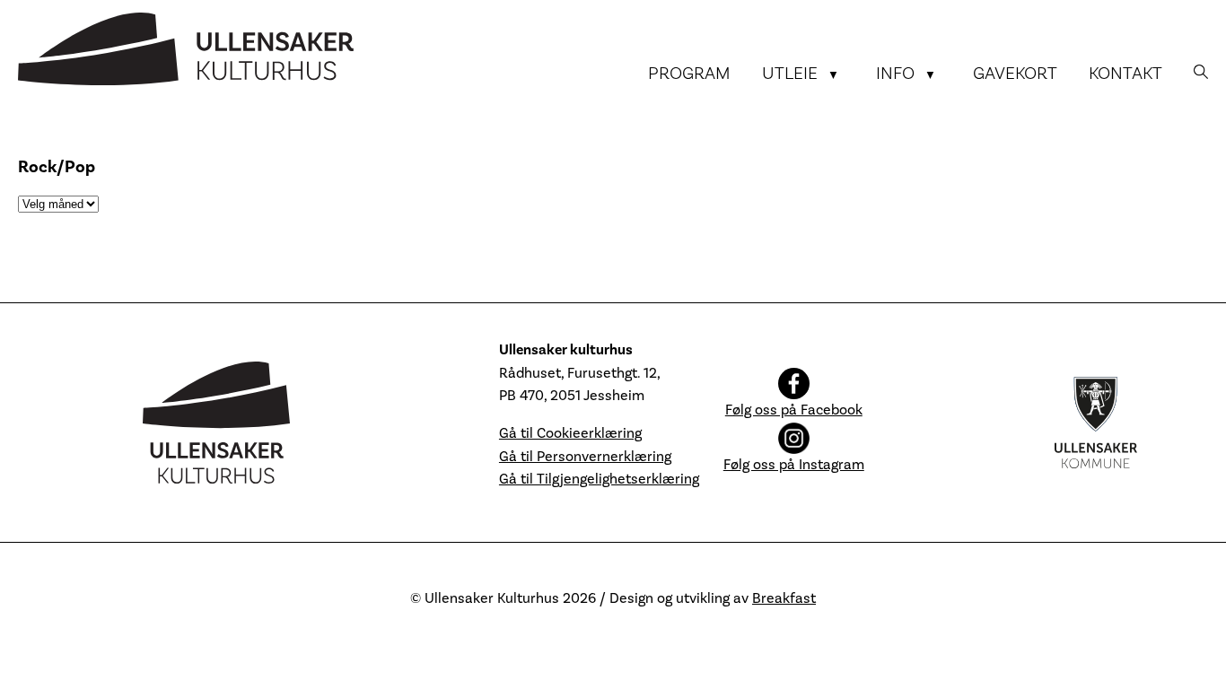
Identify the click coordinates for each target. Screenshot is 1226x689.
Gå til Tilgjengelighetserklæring (599, 479)
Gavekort (1015, 73)
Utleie (790, 73)
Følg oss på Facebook (794, 410)
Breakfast (784, 598)
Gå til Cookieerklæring (570, 433)
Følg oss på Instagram (793, 465)
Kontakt (1125, 73)
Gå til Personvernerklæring (585, 457)
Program (689, 73)
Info (895, 73)
